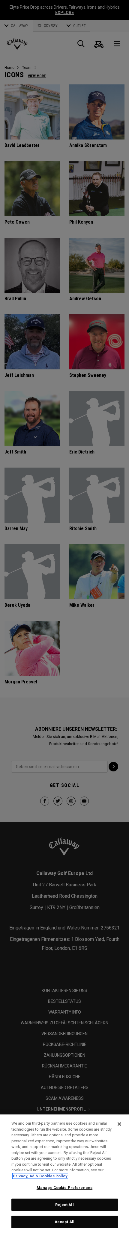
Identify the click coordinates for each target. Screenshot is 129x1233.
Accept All (64, 1222)
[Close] (119, 1124)
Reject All (64, 1204)
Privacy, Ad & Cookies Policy (40, 1176)
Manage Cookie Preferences (64, 1187)
